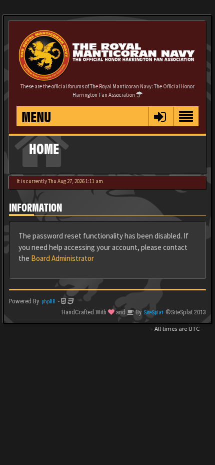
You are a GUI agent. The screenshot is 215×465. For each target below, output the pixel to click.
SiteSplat (153, 312)
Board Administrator (62, 258)
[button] (159, 116)
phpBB (49, 301)
